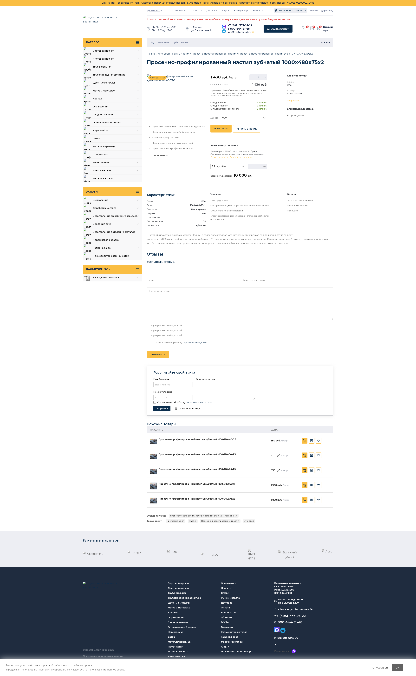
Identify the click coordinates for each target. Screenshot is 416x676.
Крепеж (173, 612)
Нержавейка (175, 632)
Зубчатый (249, 521)
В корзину (221, 128)
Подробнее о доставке (241, 157)
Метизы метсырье (179, 607)
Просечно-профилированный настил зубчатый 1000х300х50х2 (197, 484)
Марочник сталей (232, 641)
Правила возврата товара (236, 651)
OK (397, 667)
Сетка (171, 636)
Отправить (158, 354)
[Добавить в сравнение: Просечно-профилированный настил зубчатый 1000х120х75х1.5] (311, 470)
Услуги (225, 10)
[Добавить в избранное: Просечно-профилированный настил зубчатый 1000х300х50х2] (318, 485)
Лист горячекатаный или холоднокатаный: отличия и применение (203, 516)
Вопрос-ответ (229, 612)
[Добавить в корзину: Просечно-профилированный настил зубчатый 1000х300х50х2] (304, 485)
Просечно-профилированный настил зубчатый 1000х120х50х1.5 (197, 454)
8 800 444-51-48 (239, 28)
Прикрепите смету (189, 408)
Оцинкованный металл (182, 627)
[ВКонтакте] (275, 644)
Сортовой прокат (178, 583)
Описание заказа (205, 379)
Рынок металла (230, 597)
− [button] (251, 77)
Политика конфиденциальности (103, 656)
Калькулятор (241, 10)
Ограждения (176, 617)
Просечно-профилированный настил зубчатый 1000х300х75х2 (197, 498)
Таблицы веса (229, 636)
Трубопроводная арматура (184, 597)
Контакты (258, 10)
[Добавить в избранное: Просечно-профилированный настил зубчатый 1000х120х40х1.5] (318, 441)
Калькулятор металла (234, 632)
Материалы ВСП (178, 651)
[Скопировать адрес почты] (253, 32)
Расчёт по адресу (219, 157)
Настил (192, 521)
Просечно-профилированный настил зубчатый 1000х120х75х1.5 (197, 469)
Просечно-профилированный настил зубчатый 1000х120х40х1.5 (197, 439)
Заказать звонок (278, 29)
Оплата (198, 10)
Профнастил (175, 646)
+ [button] (265, 77)
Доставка (212, 10)
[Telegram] (224, 31)
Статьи (225, 593)
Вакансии (227, 627)
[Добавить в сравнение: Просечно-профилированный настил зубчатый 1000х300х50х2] (311, 485)
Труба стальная (177, 593)
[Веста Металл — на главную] (101, 21)
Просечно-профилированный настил (220, 521)
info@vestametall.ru (239, 32)
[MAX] (224, 26)
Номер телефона (162, 391)
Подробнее (293, 100)
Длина (214, 117)
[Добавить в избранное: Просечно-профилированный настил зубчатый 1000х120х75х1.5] (318, 470)
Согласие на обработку (171, 402)
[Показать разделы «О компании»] (188, 10)
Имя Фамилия (161, 379)
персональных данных (195, 342)
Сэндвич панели (178, 622)
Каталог (92, 42)
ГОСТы (225, 622)
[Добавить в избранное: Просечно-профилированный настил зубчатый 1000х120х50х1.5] (318, 455)
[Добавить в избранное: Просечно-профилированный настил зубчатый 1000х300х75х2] (318, 500)
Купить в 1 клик (247, 128)
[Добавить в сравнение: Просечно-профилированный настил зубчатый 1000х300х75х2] (311, 500)
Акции (225, 646)
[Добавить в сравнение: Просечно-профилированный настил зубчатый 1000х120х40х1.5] (311, 441)
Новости (226, 588)
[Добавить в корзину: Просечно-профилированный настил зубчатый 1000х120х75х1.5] (304, 470)
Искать (325, 42)
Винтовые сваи (177, 656)
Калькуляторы (98, 269)
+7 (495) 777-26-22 (240, 25)
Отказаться (380, 667)
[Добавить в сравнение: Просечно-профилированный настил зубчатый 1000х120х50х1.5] (311, 455)
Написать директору (321, 11)
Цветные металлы (179, 602)
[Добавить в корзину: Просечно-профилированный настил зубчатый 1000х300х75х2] (304, 500)
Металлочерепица (179, 641)
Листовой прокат (175, 521)
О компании (179, 10)
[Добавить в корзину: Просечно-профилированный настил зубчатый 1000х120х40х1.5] (304, 441)
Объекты (226, 617)
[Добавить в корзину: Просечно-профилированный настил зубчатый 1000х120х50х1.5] (304, 455)
